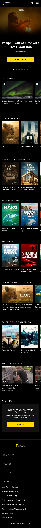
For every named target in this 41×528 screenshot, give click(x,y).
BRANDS (7, 464)
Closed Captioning (9, 496)
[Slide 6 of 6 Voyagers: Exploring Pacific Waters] (27, 69)
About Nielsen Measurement (14, 509)
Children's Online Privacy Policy (14, 500)
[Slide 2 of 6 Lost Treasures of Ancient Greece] (16, 69)
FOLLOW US (9, 473)
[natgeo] (7, 3)
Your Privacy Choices (10, 487)
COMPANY (8, 455)
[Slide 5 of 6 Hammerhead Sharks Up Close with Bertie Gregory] (24, 69)
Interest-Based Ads (10, 491)
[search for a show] (32, 3)
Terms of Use (7, 513)
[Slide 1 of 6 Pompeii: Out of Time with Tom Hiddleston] (13, 69)
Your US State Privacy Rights (13, 504)
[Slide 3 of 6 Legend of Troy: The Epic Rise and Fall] (19, 69)
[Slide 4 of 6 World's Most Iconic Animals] (21, 69)
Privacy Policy (7, 518)
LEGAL (6, 481)
